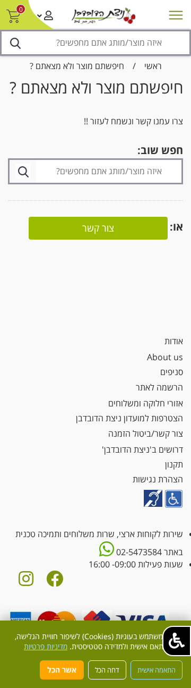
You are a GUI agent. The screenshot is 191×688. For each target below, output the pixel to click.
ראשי (153, 66)
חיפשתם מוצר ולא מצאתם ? (77, 66)
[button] (176, 641)
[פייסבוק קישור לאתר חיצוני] (54, 582)
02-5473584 (138, 552)
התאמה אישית (156, 670)
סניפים (171, 372)
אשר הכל (61, 670)
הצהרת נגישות (158, 479)
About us (165, 357)
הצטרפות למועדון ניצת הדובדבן (129, 418)
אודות (173, 341)
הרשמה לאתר (159, 387)
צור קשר (98, 228)
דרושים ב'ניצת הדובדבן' (142, 449)
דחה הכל (107, 670)
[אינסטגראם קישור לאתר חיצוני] (26, 582)
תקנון (174, 464)
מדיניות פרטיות (45, 646)
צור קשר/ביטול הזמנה (145, 433)
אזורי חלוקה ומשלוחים (145, 403)
